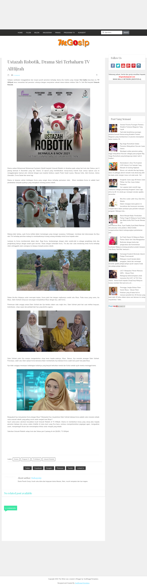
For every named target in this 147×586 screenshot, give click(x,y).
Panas (57, 33)
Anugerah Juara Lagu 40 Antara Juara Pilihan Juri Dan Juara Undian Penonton (132, 182)
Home (20, 33)
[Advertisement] (55, 14)
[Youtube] (123, 66)
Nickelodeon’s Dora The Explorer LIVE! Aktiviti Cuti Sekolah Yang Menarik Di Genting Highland (131, 165)
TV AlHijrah (36, 459)
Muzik (36, 33)
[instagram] (139, 66)
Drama (16, 459)
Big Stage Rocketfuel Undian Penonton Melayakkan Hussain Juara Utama (132, 146)
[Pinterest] (133, 66)
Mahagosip (36, 478)
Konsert (82, 33)
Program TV (69, 33)
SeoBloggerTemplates (82, 583)
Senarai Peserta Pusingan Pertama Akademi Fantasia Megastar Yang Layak (131, 127)
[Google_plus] (128, 66)
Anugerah (47, 33)
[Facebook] (113, 66)
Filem (28, 33)
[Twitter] (118, 66)
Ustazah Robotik (49, 459)
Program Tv (25, 459)
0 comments (16, 75)
